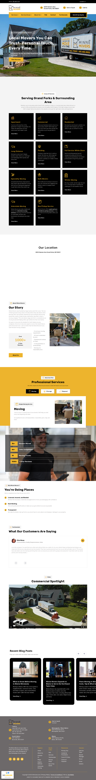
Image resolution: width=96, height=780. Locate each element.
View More (14, 133)
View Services (16, 59)
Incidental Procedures (64, 754)
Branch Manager (81, 755)
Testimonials (63, 15)
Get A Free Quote (78, 15)
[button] (82, 1)
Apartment (15, 122)
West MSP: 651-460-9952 (19, 728)
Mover (81, 759)
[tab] (32, 391)
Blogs (39, 759)
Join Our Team (81, 751)
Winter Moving (71, 180)
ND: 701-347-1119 (16, 731)
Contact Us (40, 756)
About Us (16, 355)
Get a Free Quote (51, 764)
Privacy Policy (46, 774)
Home (39, 750)
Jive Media (71, 774)
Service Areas (51, 760)
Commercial (43, 122)
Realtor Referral (40, 763)
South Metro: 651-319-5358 (19, 730)
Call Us (85, 7)
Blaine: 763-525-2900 (18, 733)
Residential (69, 122)
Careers (81, 764)
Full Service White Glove (75, 150)
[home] (14, 7)
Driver (80, 761)
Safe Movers (43, 179)
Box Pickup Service (45, 206)
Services (51, 755)
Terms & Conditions (57, 774)
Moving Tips (64, 750)
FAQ (45, 15)
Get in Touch (71, 7)
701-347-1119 (16, 1)
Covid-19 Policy (65, 757)
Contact (53, 15)
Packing (41, 150)
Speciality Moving (18, 179)
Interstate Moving (18, 206)
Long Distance (17, 151)
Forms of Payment (64, 760)
